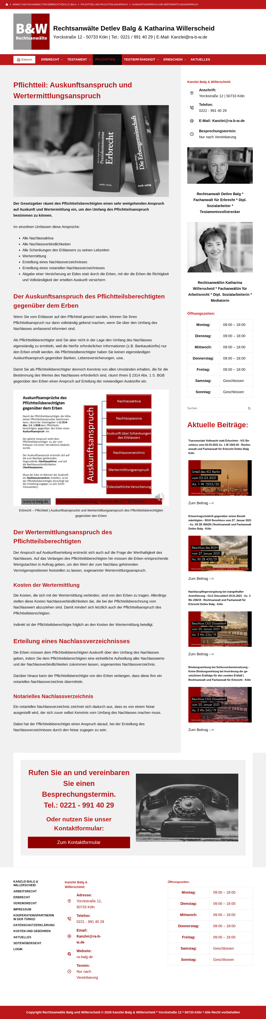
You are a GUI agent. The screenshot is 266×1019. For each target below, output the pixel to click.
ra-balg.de (85, 957)
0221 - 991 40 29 (90, 922)
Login (17, 949)
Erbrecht (27, 59)
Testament (77, 59)
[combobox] (216, 408)
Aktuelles (200, 59)
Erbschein (173, 59)
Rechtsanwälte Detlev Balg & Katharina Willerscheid (134, 28)
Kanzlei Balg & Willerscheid (25, 883)
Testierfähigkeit (139, 59)
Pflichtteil (105, 59)
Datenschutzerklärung (34, 925)
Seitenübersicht (27, 943)
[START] (6, 4)
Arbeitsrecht (25, 891)
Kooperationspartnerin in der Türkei (33, 917)
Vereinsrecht (25, 903)
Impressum (22, 909)
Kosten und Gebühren (32, 931)
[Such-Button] (249, 408)
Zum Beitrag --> (201, 503)
